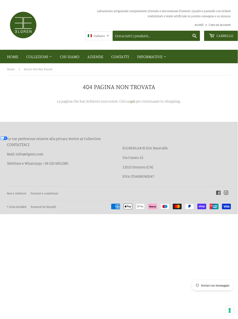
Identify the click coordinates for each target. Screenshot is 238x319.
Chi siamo (69, 56)
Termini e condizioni (44, 193)
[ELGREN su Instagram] (226, 193)
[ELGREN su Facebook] (218, 193)
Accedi (199, 25)
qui (132, 101)
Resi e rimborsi (16, 193)
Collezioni (37, 56)
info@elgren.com (29, 154)
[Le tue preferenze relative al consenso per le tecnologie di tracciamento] (229, 310)
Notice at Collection (84, 138)
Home (12, 56)
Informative (150, 56)
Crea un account (220, 25)
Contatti (120, 56)
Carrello (224, 35)
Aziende (95, 56)
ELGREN (21, 207)
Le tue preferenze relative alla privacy (37, 138)
